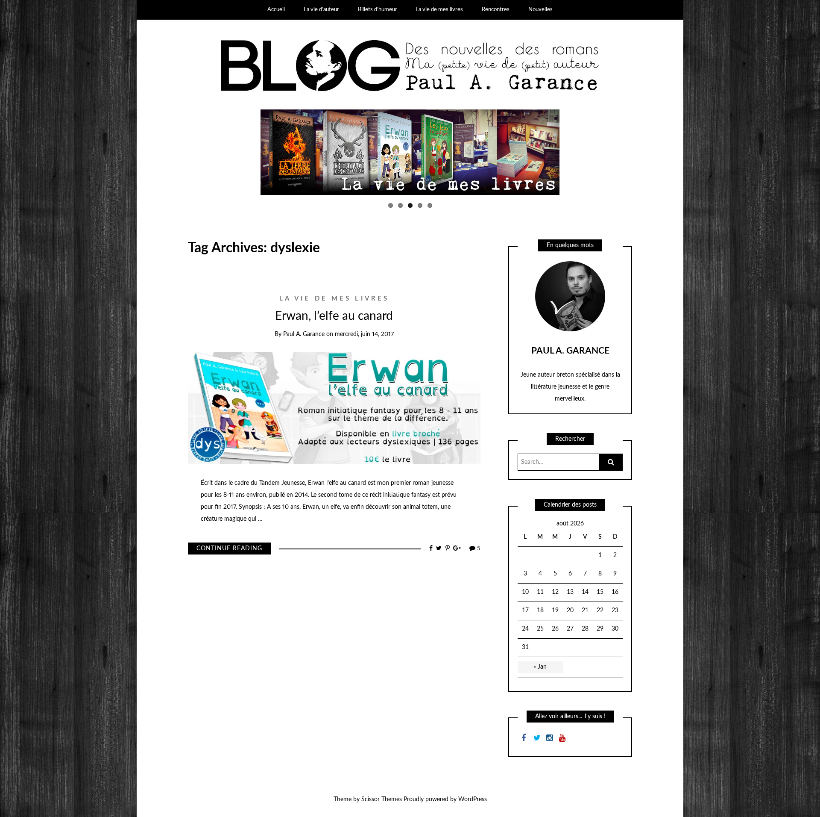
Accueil (276, 9)
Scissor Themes (381, 799)
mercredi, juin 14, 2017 (364, 334)
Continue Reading (229, 549)
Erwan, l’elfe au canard (334, 316)
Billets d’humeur (377, 9)
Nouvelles (540, 9)
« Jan (540, 667)
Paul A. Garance (304, 334)
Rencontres (496, 9)
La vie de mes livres (439, 9)
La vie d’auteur (321, 9)
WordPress (472, 799)
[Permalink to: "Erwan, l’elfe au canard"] (334, 408)
